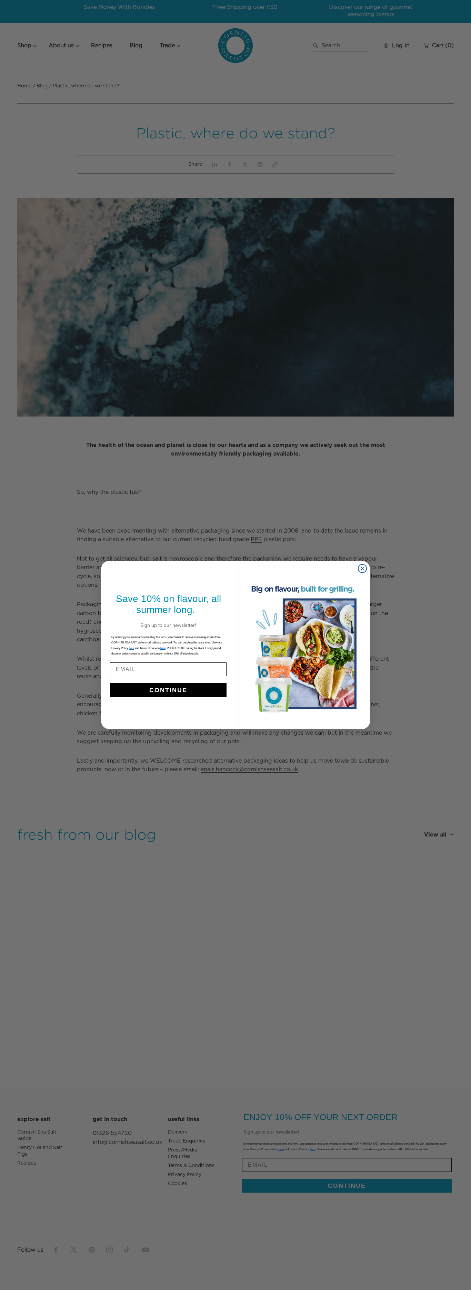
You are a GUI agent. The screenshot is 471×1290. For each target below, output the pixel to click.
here (163, 648)
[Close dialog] (362, 568)
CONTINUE (168, 690)
